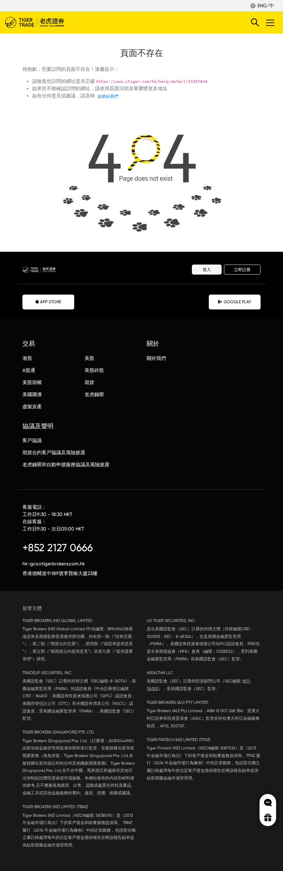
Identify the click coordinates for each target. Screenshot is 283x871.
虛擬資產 (32, 406)
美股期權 (32, 382)
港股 (27, 358)
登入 (207, 269)
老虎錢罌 (94, 394)
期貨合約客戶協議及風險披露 (53, 452)
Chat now (268, 802)
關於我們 (156, 358)
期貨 (89, 382)
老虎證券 (45, 22)
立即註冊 (242, 269)
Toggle (271, 22)
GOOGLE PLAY (237, 301)
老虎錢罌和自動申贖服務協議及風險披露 (65, 464)
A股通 (28, 370)
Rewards (268, 817)
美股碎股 (94, 370)
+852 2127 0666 (57, 548)
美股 (89, 358)
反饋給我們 (108, 96)
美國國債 (32, 394)
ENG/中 (265, 5)
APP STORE (50, 301)
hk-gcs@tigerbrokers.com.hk (53, 563)
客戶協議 (32, 440)
